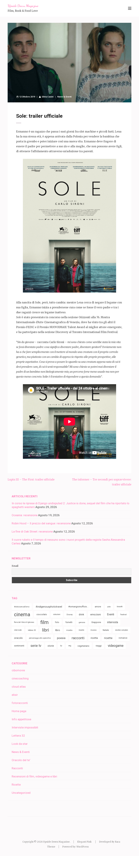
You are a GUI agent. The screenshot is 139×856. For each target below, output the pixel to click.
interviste (18, 630)
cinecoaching (20, 678)
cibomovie (18, 670)
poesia (61, 638)
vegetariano (83, 645)
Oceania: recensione (24, 515)
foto (57, 622)
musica (93, 630)
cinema (22, 614)
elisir (15, 694)
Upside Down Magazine (23, 6)
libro (57, 630)
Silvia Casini (47, 96)
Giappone (96, 622)
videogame (115, 646)
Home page (19, 711)
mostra (69, 630)
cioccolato (41, 614)
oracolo (18, 637)
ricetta (94, 637)
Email (15, 565)
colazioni (56, 614)
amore (98, 606)
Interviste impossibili (25, 727)
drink (81, 614)
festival (123, 614)
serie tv (36, 646)
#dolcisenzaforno (21, 606)
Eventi (110, 614)
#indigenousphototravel (49, 606)
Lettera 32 (18, 735)
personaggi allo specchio (40, 638)
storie (51, 645)
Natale (106, 630)
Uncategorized (21, 792)
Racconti (17, 768)
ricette (108, 638)
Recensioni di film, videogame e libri (34, 776)
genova (82, 622)
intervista (112, 622)
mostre (81, 630)
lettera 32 (32, 630)
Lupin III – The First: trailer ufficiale (31, 479)
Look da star (20, 743)
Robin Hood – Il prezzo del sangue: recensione (41, 523)
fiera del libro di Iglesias (24, 622)
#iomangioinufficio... (78, 606)
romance (123, 638)
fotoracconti (20, 703)
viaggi (99, 645)
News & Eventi (64, 96)
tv (61, 645)
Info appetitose (21, 719)
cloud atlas (19, 686)
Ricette (16, 784)
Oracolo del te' (21, 760)
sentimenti (19, 645)
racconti (78, 638)
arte (109, 606)
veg (69, 646)
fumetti (68, 622)
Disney (70, 614)
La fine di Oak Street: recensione (32, 531)
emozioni (95, 614)
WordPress (82, 846)
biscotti (120, 606)
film (44, 622)
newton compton (121, 630)
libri (45, 630)
